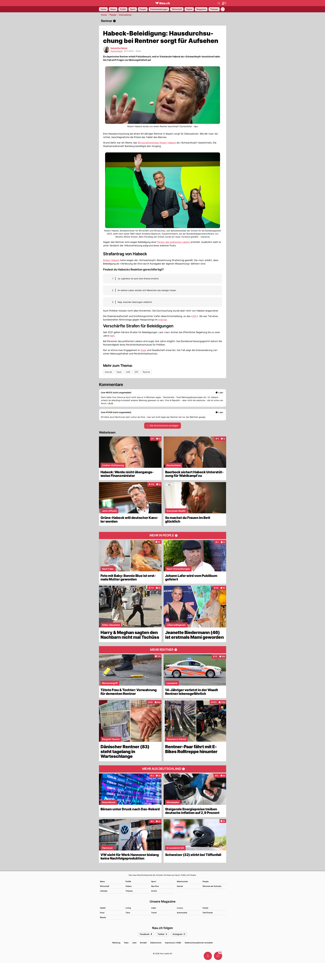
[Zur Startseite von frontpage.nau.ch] (162, 3)
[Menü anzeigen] (224, 3)
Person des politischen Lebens (173, 242)
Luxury (180, 908)
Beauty (103, 917)
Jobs (134, 943)
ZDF (194, 316)
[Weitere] (223, 9)
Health (103, 908)
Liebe (153, 908)
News (102, 881)
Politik (128, 881)
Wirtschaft (104, 886)
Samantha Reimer (118, 48)
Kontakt (143, 943)
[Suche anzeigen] (219, 3)
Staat (143, 350)
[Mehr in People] (162, 535)
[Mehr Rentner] (162, 649)
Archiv (154, 891)
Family (205, 908)
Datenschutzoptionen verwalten (199, 943)
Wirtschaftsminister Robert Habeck (157, 142)
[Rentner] (162, 21)
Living (128, 908)
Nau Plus (155, 886)
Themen (129, 891)
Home (104, 15)
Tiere (128, 913)
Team (126, 943)
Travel (154, 913)
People (113, 15)
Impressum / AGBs (173, 943)
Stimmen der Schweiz (212, 886)
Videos (129, 886)
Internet (162, 319)
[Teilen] (208, 956)
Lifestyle (103, 891)
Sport (153, 881)
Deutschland (116, 51)
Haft (112, 335)
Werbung (116, 943)
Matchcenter (182, 881)
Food (102, 913)
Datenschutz (155, 943)
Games (180, 886)
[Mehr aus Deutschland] (162, 768)
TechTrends (208, 913)
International (125, 15)
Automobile (182, 913)
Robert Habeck (111, 260)
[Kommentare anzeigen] (218, 956)
